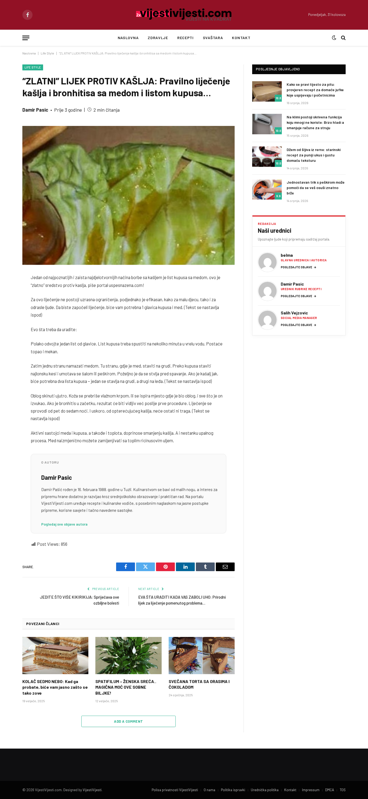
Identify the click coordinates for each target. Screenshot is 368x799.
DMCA (329, 790)
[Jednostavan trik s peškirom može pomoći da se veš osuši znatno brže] (267, 189)
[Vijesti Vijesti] (184, 15)
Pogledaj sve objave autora (64, 524)
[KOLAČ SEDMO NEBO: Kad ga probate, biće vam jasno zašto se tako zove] (55, 655)
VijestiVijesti (92, 790)
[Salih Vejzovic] (267, 320)
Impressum (311, 790)
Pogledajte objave (299, 267)
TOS (343, 790)
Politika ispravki (233, 790)
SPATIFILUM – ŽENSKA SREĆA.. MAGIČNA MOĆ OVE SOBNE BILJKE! (125, 687)
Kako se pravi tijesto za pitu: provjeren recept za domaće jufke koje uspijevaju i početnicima (315, 89)
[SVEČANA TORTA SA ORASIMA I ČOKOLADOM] (202, 655)
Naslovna (128, 37)
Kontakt (241, 37)
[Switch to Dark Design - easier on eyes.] (334, 37)
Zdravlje (158, 37)
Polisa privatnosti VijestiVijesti (175, 790)
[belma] (267, 262)
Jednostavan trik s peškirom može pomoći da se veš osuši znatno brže (316, 187)
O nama (209, 790)
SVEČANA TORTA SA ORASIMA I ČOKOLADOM (199, 684)
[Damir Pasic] (267, 291)
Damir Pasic (35, 110)
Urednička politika (265, 790)
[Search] (343, 38)
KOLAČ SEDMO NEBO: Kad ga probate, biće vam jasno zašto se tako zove (55, 687)
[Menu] (25, 38)
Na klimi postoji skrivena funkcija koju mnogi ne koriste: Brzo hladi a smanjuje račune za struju (315, 122)
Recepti (185, 37)
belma (287, 255)
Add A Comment (128, 721)
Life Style (47, 53)
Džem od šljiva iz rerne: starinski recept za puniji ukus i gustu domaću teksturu (314, 155)
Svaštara (213, 37)
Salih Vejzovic (294, 312)
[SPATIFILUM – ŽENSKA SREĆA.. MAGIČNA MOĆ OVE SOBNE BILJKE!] (128, 655)
